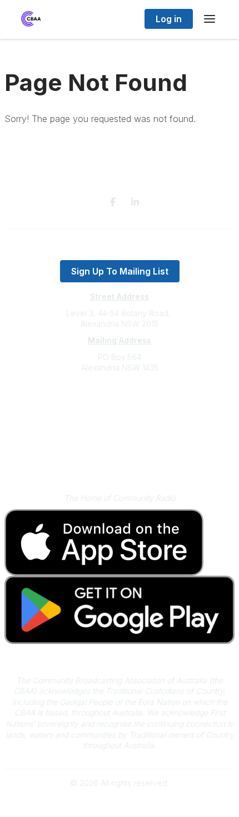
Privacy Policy (120, 445)
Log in (169, 18)
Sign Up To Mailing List (119, 271)
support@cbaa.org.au (120, 412)
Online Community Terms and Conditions (119, 461)
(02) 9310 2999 (119, 401)
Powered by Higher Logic (119, 802)
